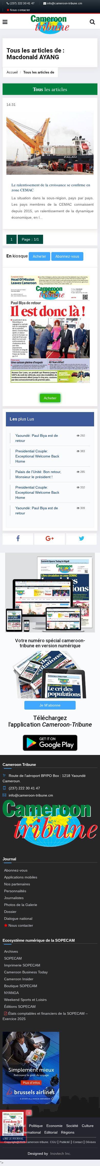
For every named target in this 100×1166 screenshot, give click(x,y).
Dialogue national (18, 918)
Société (72, 1126)
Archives (11, 951)
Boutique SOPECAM (20, 986)
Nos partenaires (17, 884)
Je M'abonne (50, 705)
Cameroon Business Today (26, 972)
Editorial (50, 1132)
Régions (67, 1132)
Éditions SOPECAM (20, 1006)
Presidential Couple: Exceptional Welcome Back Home (37, 456)
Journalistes (14, 898)
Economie (54, 1126)
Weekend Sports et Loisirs (25, 1000)
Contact (78, 1142)
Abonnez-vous (67, 256)
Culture (88, 1126)
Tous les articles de (38, 72)
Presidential (15, 1126)
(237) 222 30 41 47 (21, 3)
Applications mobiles (20, 877)
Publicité (64, 1142)
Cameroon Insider (18, 979)
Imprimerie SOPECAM (22, 965)
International (31, 1132)
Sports (11, 1132)
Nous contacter (19, 9)
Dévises (91, 1142)
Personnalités (15, 891)
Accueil (12, 72)
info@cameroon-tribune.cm (64, 3)
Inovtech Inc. (60, 1153)
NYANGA (11, 993)
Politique (36, 1126)
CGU (53, 1142)
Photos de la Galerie (20, 905)
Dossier (10, 912)
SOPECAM (13, 958)
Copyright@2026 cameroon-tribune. (26, 1142)
